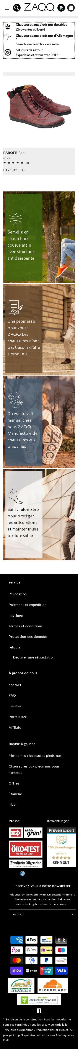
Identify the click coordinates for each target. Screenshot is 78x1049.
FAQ (12, 695)
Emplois (15, 706)
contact (15, 685)
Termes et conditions (26, 626)
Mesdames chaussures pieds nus (35, 755)
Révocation (18, 594)
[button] (17, 8)
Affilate (15, 727)
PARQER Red (14, 152)
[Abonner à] (71, 914)
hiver (13, 804)
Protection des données (28, 636)
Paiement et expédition (28, 604)
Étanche (15, 794)
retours (15, 647)
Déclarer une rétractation (34, 657)
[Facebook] (39, 1011)
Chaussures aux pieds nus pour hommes (34, 769)
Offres (14, 783)
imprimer (16, 615)
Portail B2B (18, 717)
